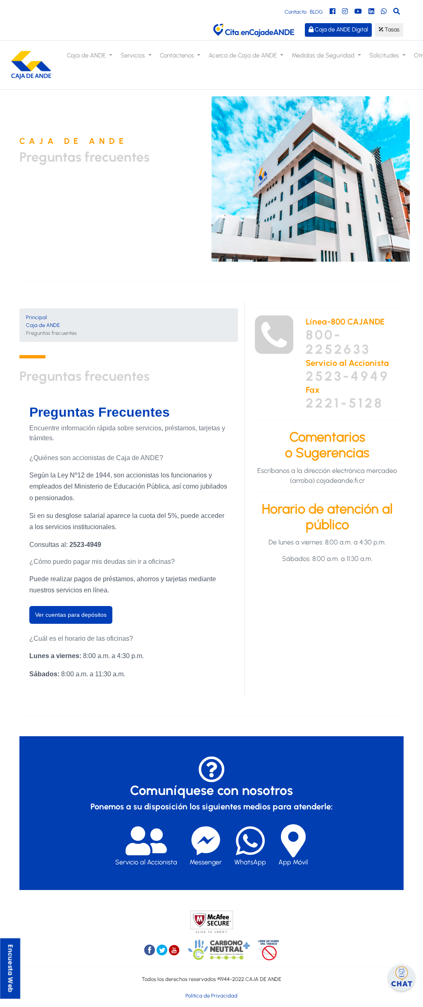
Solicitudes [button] (385, 55)
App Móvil (293, 862)
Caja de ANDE (43, 325)
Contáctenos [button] (178, 55)
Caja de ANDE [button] (87, 55)
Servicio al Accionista (146, 862)
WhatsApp (250, 862)
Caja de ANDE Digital (341, 29)
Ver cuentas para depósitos (71, 614)
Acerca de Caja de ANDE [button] (243, 55)
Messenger (206, 862)
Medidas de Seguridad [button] (324, 55)
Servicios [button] (134, 55)
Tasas (391, 29)
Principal (36, 317)
